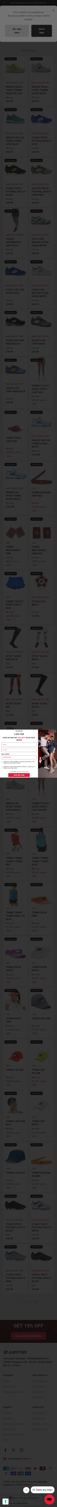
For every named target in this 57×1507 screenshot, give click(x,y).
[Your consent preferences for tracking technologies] (6, 1502)
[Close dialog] (55, 731)
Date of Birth (5, 754)
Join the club (19, 775)
